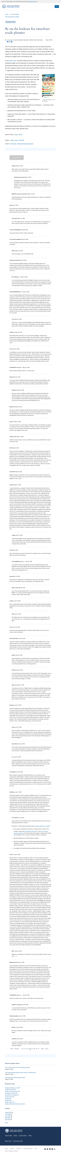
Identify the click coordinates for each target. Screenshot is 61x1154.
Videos (30, 1135)
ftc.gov (6, 1148)
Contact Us (18, 1148)
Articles (15, 1135)
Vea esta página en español (12, 16)
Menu (57, 6)
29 (36, 1048)
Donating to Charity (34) (11, 1093)
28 (34, 1048)
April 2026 (7, 1119)
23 (24, 1048)
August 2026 (8, 1112)
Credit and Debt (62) (10, 1089)
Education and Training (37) (12, 1095)
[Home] (12, 8)
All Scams (13, 144)
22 (22, 1048)
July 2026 (7, 1114)
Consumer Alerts (14, 14)
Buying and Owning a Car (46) (12, 1088)
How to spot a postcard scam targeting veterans (17, 1067)
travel (20, 134)
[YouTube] (52, 1149)
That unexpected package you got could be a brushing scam (20, 1072)
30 (38, 1048)
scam (16, 134)
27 (32, 1048)
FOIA (35, 1148)
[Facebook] (45, 1149)
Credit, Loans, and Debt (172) (12, 1091)
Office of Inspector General (11, 1151)
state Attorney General (30, 831)
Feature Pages (8, 1135)
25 (28, 1048)
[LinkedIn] (50, 1149)
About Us (12, 1148)
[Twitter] (47, 1149)
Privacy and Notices (28, 1148)
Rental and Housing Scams (25, 144)
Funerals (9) (8, 1098)
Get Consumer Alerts (18, 1141)
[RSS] (54, 1149)
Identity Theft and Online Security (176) (15, 1104)
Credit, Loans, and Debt (17, 140)
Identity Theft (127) (10, 1102)
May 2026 (7, 1117)
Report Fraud (8, 1141)
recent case (12, 60)
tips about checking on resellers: (42, 826)
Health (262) (8, 1100)
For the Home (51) (9, 1096)
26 (30, 1048)
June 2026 (7, 1116)
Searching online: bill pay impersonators (15, 1077)
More (6, 1122)
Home (6, 14)
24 (26, 1048)
